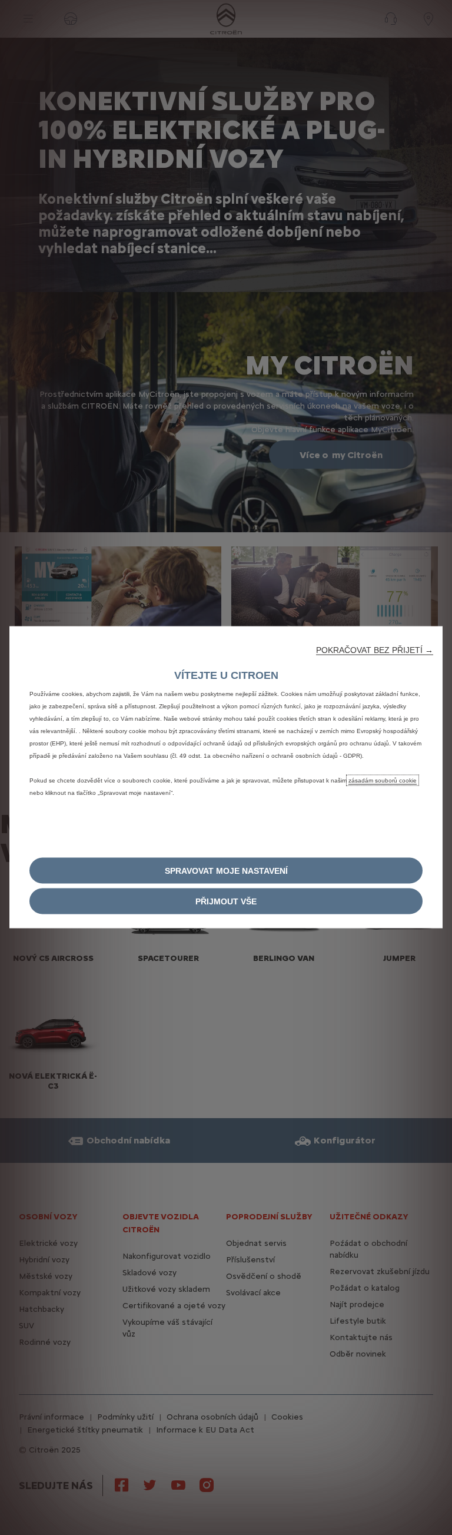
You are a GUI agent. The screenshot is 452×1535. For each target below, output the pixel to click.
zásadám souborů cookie (382, 780)
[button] (374, 649)
